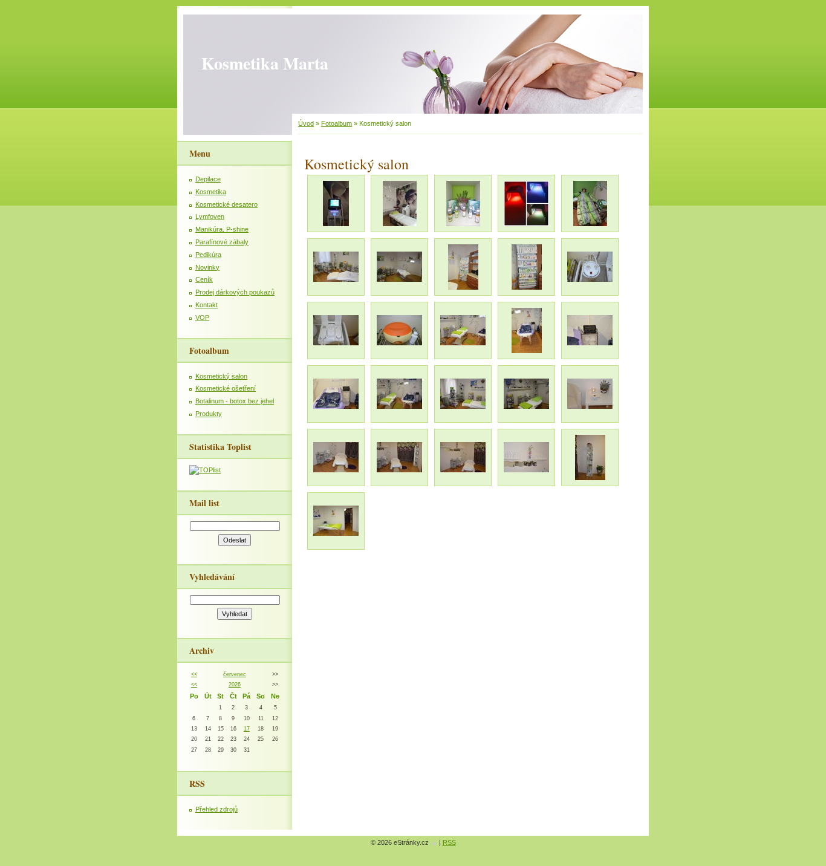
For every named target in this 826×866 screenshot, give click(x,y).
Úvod (306, 123)
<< (194, 674)
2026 (235, 685)
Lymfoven (209, 216)
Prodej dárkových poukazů (235, 292)
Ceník (204, 279)
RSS (449, 842)
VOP (202, 317)
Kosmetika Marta (264, 63)
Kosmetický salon (221, 376)
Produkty (208, 413)
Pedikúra (208, 254)
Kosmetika (210, 191)
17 (247, 729)
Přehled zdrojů (216, 809)
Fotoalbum (336, 123)
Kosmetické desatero (226, 204)
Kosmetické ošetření (225, 388)
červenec (234, 674)
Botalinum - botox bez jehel (234, 401)
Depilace (208, 179)
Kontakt (206, 304)
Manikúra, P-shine (222, 229)
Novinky (207, 267)
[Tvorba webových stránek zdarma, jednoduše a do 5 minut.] (435, 843)
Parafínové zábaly (222, 242)
